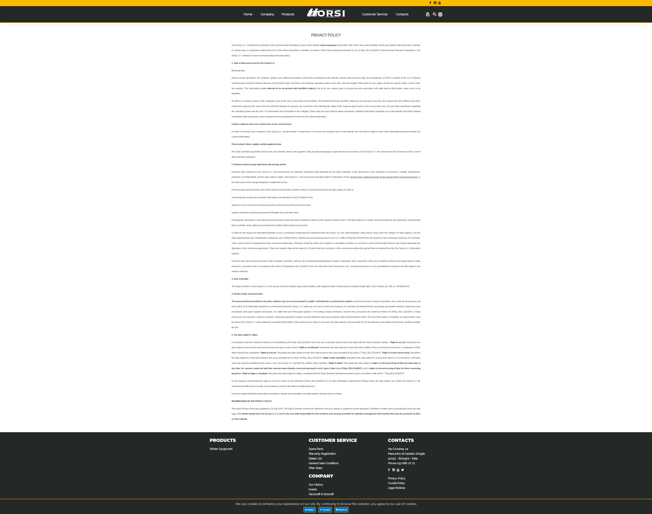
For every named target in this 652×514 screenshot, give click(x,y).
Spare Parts (316, 449)
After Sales (315, 468)
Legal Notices (396, 488)
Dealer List (315, 458)
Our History (316, 484)
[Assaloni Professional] (326, 15)
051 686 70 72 (406, 463)
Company (267, 14)
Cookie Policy (396, 483)
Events (313, 489)
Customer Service (375, 14)
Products (288, 14)
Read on (342, 509)
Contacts (402, 14)
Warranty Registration (322, 453)
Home (248, 14)
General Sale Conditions (324, 463)
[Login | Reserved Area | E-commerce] (427, 14)
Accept (326, 509)
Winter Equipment (221, 449)
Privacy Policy (396, 478)
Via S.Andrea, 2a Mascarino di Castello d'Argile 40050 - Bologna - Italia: (406, 456)
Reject (310, 509)
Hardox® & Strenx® (321, 494)
